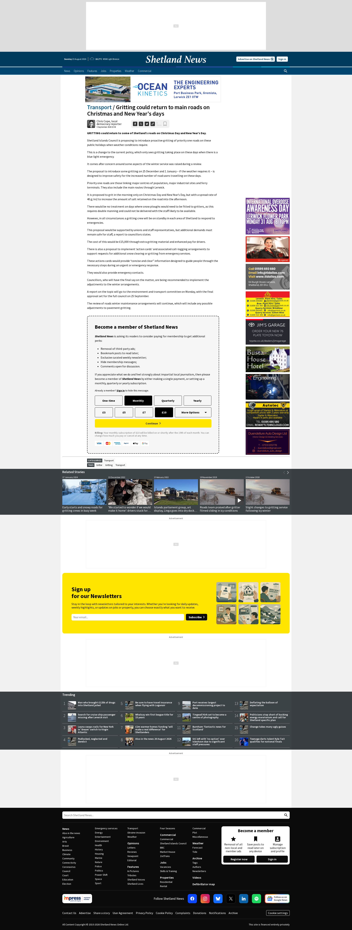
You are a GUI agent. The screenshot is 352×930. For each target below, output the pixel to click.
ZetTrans (165, 856)
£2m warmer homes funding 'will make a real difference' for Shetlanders (154, 729)
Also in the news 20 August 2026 (153, 738)
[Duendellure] (268, 442)
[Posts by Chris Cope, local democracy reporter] (91, 124)
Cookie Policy (164, 913)
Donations (199, 913)
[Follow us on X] (230, 898)
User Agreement (123, 913)
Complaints (182, 913)
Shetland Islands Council (173, 843)
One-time (108, 400)
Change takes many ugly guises (268, 726)
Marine (98, 858)
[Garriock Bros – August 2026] (268, 304)
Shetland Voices (136, 879)
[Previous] (284, 472)
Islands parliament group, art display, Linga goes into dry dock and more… (174, 510)
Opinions (133, 843)
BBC (162, 847)
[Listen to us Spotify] (256, 898)
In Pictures (133, 871)
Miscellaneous (200, 836)
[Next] (288, 472)
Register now (239, 859)
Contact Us (69, 913)
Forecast (197, 847)
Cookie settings (278, 913)
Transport (99, 107)
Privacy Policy (144, 913)
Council (66, 871)
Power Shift (101, 874)
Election (66, 883)
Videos (196, 877)
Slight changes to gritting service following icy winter (267, 508)
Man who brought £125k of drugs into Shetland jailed (96, 704)
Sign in (282, 59)
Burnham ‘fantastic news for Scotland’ (209, 728)
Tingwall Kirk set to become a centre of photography (209, 716)
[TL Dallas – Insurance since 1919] (268, 277)
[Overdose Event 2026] (268, 199)
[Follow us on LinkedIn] (243, 898)
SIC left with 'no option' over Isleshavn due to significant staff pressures (208, 741)
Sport (98, 883)
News (65, 829)
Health (98, 845)
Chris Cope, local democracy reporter (109, 122)
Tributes (131, 875)
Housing (99, 853)
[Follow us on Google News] (277, 898)
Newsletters (199, 871)
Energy (99, 832)
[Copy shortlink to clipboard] (153, 124)
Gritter (99, 465)
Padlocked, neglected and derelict (92, 740)
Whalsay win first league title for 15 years (154, 716)
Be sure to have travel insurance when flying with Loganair (153, 704)
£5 (124, 412)
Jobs (163, 862)
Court (65, 875)
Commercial (168, 835)
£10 (164, 412)
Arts (64, 841)
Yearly (197, 400)
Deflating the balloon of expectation (264, 704)
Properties (167, 877)
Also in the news (71, 833)
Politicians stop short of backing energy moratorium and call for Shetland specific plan (269, 717)
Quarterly (168, 400)
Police (98, 866)
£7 (144, 412)
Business (67, 850)
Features (133, 867)
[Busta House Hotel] (268, 359)
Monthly (138, 400)
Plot (194, 832)
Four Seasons (167, 828)
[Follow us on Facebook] (192, 898)
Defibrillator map (203, 884)
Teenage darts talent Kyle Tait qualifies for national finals (267, 740)
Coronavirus (69, 867)
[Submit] (285, 815)
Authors (196, 867)
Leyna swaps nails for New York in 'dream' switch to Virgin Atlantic (95, 729)
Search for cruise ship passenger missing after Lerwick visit (96, 716)
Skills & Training (168, 871)
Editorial (131, 860)
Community (68, 858)
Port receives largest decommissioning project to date (208, 705)
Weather (132, 836)
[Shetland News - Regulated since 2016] (77, 898)
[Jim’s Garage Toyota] (268, 332)
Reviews (132, 851)
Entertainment (103, 836)
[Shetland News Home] (176, 65)
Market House (167, 851)
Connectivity (69, 862)
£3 (103, 412)
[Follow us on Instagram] (205, 898)
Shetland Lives (135, 883)
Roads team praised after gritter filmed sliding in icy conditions (220, 508)
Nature (98, 862)
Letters (131, 847)
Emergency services (106, 828)
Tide (194, 851)
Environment (102, 841)
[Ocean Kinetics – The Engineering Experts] (153, 89)
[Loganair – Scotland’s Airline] (268, 249)
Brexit (65, 845)
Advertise (85, 913)
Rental (163, 886)
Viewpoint (132, 856)
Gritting (109, 465)
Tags (195, 862)
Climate (66, 854)
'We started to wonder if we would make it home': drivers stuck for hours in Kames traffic (129, 510)
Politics (99, 870)
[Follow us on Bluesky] (218, 898)
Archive (197, 858)
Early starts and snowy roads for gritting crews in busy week (82, 508)
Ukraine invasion (136, 832)
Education (67, 879)
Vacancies (165, 867)
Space (98, 879)
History (99, 849)
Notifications (217, 913)
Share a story (102, 913)
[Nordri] (268, 387)
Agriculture (68, 837)
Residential (166, 882)
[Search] (286, 71)
